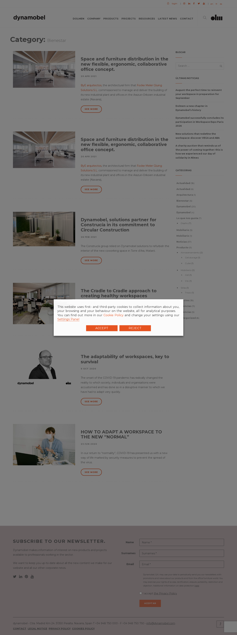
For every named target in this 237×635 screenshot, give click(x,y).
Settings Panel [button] (68, 319)
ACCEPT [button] (102, 328)
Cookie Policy (113, 315)
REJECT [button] (135, 328)
